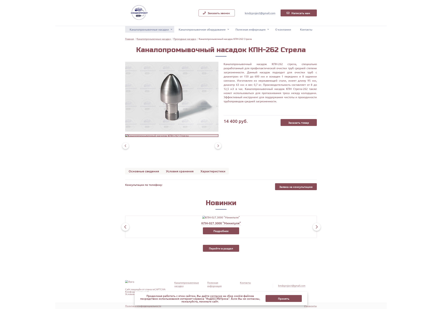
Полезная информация (251, 29)
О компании (283, 29)
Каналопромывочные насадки (149, 29)
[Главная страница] (139, 12)
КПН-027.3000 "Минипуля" (221, 223)
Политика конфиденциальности (143, 306)
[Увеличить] (171, 97)
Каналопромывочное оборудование (202, 29)
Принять (283, 298)
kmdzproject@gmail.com (260, 13)
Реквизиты (310, 306)
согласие (216, 296)
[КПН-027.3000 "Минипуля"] (221, 217)
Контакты (306, 29)
